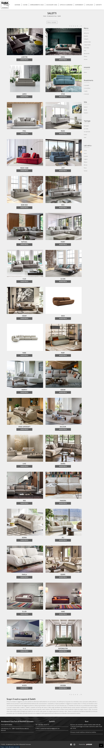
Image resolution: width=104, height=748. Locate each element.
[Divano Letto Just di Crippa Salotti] (63, 152)
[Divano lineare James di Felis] (25, 78)
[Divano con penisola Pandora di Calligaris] (63, 485)
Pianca (85, 56)
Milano (85, 162)
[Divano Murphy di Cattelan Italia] (25, 374)
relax (85, 137)
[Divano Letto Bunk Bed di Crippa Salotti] (25, 189)
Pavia (85, 168)
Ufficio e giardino (66, 5)
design (85, 110)
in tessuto (86, 94)
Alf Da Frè (86, 33)
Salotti (59, 16)
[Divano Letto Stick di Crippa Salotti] (63, 78)
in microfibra (87, 88)
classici (85, 107)
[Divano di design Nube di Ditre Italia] (25, 337)
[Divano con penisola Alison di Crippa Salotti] (63, 263)
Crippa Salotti (87, 45)
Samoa (85, 59)
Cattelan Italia (87, 42)
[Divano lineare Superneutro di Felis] (63, 633)
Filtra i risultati (51, 22)
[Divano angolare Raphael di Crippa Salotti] (25, 226)
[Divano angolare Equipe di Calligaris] (63, 559)
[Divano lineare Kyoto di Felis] (25, 670)
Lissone (86, 156)
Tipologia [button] (87, 121)
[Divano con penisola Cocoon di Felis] (63, 670)
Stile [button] (85, 102)
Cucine (25, 5)
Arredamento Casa (37, 5)
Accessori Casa (51, 5)
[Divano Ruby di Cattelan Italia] (63, 337)
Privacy (2, 747)
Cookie (7, 747)
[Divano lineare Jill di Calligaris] (63, 522)
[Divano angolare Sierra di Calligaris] (63, 448)
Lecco (85, 153)
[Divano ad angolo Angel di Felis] (63, 41)
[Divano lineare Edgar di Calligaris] (25, 300)
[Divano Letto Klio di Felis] (25, 633)
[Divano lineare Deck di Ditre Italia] (63, 300)
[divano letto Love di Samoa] (25, 448)
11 (81, 26)
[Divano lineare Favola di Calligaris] (25, 559)
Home (44, 16)
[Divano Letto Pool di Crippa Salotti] (25, 115)
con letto (86, 129)
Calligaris (86, 39)
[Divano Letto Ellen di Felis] (25, 596)
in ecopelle (86, 85)
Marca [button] (86, 28)
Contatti (99, 5)
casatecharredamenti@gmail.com (50, 728)
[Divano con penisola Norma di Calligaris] (25, 522)
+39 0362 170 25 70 (43, 725)
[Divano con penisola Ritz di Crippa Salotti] (63, 189)
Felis (85, 50)
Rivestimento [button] (88, 80)
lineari (85, 134)
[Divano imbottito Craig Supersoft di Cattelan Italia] (25, 411)
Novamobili (86, 53)
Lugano (86, 159)
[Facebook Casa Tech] (72, 744)
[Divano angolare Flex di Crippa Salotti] (25, 263)
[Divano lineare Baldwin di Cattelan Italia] (63, 411)
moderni (86, 113)
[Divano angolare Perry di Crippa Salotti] (63, 226)
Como (85, 150)
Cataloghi (89, 5)
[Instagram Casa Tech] (75, 744)
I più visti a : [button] (88, 145)
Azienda (17, 5)
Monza (85, 165)
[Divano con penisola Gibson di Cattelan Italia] (63, 374)
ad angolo (86, 126)
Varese (85, 171)
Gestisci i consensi (14, 747)
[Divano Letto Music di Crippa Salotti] (63, 115)
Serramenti (79, 5)
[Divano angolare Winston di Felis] (25, 41)
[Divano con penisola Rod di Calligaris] (25, 485)
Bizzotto (86, 36)
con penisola (87, 131)
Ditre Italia (86, 48)
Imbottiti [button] (87, 67)
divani (85, 72)
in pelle (85, 91)
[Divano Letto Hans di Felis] (63, 596)
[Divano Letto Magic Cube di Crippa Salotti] (25, 152)
